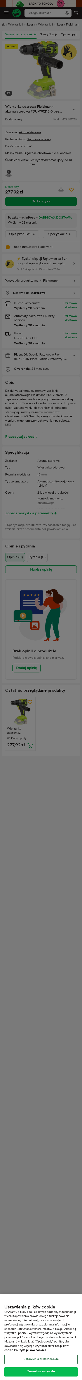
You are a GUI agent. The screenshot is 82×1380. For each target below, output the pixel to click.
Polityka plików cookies (30, 1350)
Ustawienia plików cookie (41, 1359)
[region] (41, 1337)
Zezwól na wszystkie (40, 1371)
